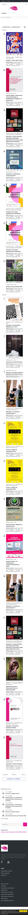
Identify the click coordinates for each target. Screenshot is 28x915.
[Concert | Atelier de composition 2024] (14, 433)
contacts (8, 1)
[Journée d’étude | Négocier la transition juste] (14, 509)
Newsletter (4, 875)
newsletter (3, 1)
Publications (4, 890)
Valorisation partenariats (7, 896)
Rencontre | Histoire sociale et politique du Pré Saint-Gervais (14, 373)
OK (23, 911)
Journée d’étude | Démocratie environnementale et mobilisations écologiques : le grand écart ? (14, 98)
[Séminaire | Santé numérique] (14, 747)
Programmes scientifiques (7, 888)
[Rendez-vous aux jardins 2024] (14, 271)
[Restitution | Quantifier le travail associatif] (14, 160)
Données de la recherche (7, 892)
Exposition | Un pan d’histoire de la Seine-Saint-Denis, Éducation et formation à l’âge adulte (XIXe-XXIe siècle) (14, 139)
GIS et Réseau (4, 898)
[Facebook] (1, 862)
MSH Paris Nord (4, 883)
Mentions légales (5, 873)
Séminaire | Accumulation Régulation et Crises (13, 326)
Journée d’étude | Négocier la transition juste (14, 525)
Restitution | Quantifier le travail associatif (13, 174)
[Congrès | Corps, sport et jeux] (14, 44)
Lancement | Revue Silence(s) (14, 362)
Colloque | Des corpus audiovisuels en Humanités (13, 212)
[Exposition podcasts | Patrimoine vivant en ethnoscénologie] (14, 669)
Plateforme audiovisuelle (7, 894)
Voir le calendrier (4, 818)
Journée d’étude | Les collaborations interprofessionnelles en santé (13, 564)
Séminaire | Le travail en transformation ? (13, 412)
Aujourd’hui (14, 774)
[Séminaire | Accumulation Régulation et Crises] (14, 309)
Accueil (2, 17)
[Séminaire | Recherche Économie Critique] (14, 709)
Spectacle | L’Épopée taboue (12, 793)
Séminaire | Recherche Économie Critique (12, 726)
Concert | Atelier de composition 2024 (11, 450)
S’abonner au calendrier (13, 779)
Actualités (3, 886)
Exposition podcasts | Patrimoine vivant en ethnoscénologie (12, 688)
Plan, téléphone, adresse (7, 900)
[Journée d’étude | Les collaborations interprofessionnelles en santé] (14, 546)
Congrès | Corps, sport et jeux (14, 60)
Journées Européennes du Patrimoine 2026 (15, 815)
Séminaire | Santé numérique (14, 764)
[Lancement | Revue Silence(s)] (14, 346)
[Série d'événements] (11, 792)
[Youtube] (8, 862)
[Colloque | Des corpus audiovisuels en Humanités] (14, 195)
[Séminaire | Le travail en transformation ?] (14, 393)
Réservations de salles (6, 871)
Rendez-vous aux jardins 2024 (14, 286)
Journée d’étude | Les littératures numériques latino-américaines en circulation (13, 799)
